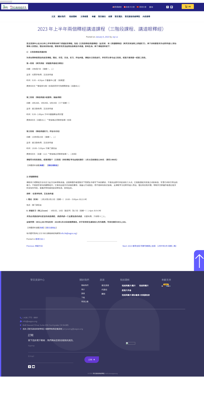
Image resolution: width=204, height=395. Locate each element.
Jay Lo (115, 36)
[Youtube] (171, 7)
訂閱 (30, 335)
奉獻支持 (166, 279)
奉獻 (94, 16)
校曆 (110, 16)
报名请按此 (51, 227)
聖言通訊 (118, 16)
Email (31, 356)
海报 (41, 227)
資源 (102, 279)
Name (31, 345)
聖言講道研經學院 (132, 16)
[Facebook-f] (167, 7)
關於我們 (61, 16)
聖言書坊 (102, 16)
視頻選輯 (73, 16)
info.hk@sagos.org (68, 233)
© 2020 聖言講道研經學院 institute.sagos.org (103, 373)
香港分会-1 (40, 238)
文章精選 (84, 16)
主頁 (53, 16)
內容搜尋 (146, 16)
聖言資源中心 (37, 279)
